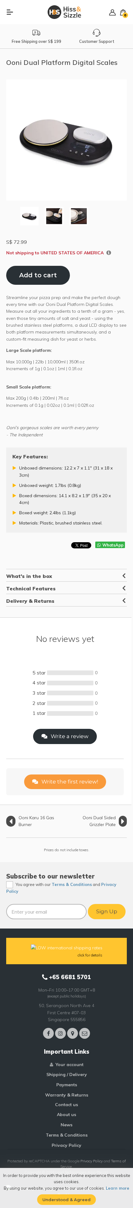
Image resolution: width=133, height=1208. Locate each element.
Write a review (68, 736)
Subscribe (21, 876)
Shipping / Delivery (66, 1074)
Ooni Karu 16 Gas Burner (36, 821)
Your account (70, 1064)
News (66, 1125)
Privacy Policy (66, 1145)
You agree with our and (61, 888)
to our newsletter (66, 876)
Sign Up (106, 911)
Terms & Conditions (72, 884)
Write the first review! (69, 782)
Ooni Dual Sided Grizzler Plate (99, 821)
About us (66, 1114)
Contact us (66, 1104)
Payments (66, 1085)
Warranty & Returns (66, 1095)
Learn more (117, 1188)
